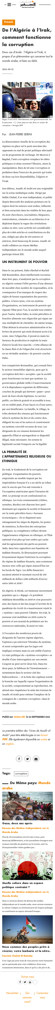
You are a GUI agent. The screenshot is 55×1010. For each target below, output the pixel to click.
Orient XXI (19, 716)
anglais (9, 743)
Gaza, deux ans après (17, 823)
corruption (21, 773)
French (8, 22)
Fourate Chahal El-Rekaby (17, 955)
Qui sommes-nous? (27, 997)
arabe (43, 739)
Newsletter (12, 993)
